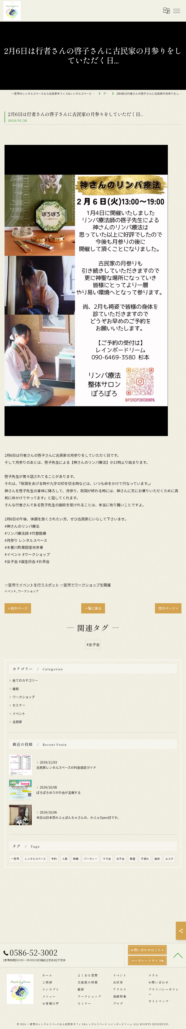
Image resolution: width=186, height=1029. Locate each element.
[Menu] (176, 11)
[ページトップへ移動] (178, 955)
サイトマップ (158, 1001)
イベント (10, 591)
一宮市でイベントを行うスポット (32, 585)
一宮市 (15, 858)
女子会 (120, 858)
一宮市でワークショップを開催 (85, 585)
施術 (157, 858)
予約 (54, 858)
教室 (132, 858)
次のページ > (168, 608)
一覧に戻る (93, 608)
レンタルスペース (35, 858)
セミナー (18, 705)
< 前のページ (18, 608)
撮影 (15, 688)
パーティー (90, 858)
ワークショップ (28, 591)
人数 (65, 858)
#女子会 (93, 644)
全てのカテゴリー (25, 680)
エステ (169, 858)
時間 (75, 858)
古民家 (17, 721)
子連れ (145, 858)
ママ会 (107, 858)
